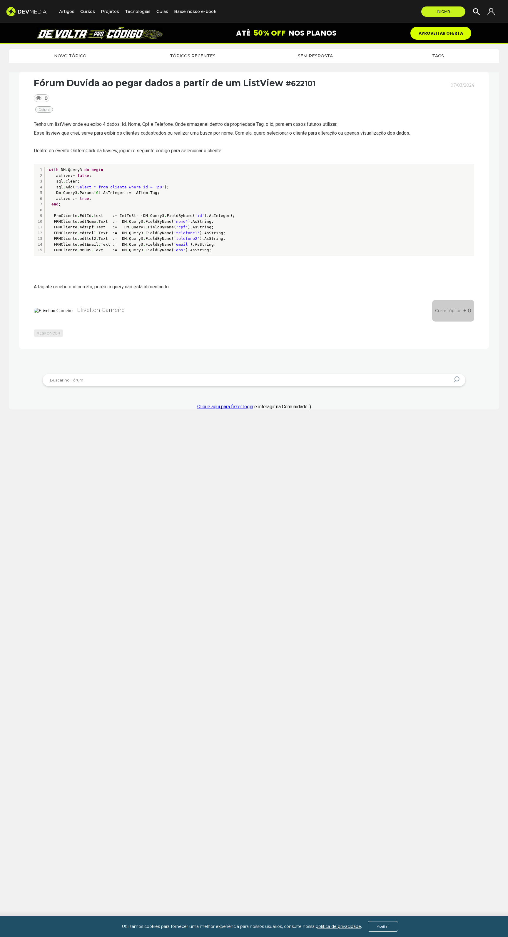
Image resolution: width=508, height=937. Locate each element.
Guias (162, 11)
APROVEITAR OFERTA (441, 33)
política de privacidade (338, 926)
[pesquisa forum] (457, 380)
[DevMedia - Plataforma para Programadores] (29, 12)
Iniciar (443, 11)
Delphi (44, 109)
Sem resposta (315, 55)
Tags (438, 55)
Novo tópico (70, 55)
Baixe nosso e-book (195, 11)
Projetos (110, 11)
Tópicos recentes (192, 55)
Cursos (87, 11)
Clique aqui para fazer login (225, 406)
